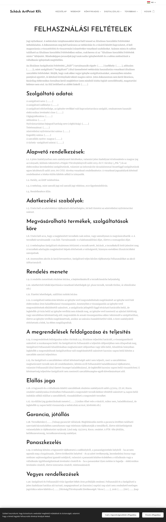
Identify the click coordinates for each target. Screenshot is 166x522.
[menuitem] (62, 12)
